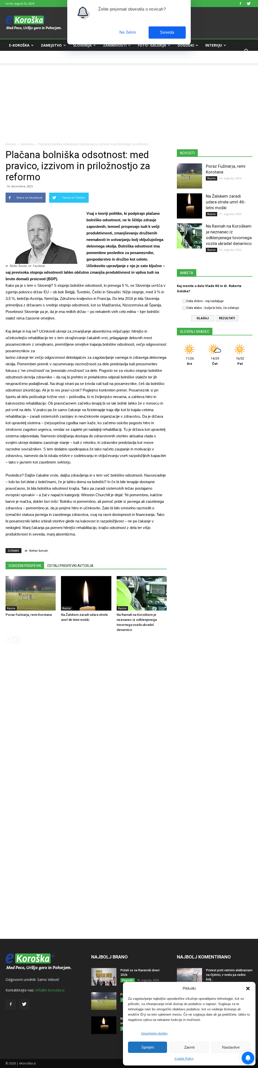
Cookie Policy (184, 1058)
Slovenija (82, 45)
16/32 (240, 361)
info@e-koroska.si (49, 990)
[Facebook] (240, 3)
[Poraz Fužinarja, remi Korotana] (31, 593)
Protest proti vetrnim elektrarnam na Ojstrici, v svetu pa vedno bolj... (229, 975)
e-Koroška (19, 45)
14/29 (215, 361)
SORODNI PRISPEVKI (25, 566)
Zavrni (189, 1047)
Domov (11, 144)
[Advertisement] (129, 98)
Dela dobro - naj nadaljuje (204, 301)
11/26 (189, 361)
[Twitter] (248, 3)
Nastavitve (231, 1047)
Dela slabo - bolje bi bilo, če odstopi (212, 308)
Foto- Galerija (152, 45)
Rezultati (227, 318)
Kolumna (18, 57)
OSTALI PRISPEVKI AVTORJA (70, 566)
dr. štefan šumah (36, 550)
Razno (11, 608)
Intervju (213, 45)
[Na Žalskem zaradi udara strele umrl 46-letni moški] (86, 593)
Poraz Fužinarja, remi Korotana (29, 615)
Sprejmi (147, 1047)
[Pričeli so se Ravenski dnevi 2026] (103, 977)
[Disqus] (86, 723)
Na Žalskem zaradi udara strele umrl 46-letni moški (226, 202)
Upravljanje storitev (154, 1033)
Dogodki (186, 45)
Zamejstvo (51, 45)
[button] (247, 988)
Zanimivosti (114, 45)
